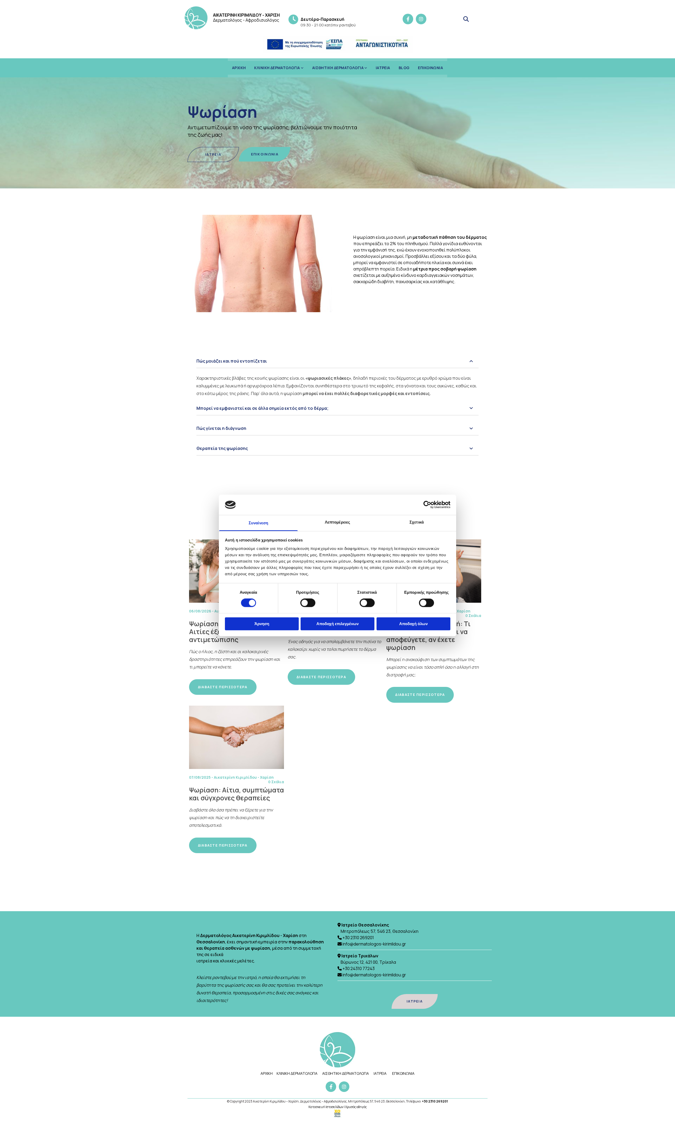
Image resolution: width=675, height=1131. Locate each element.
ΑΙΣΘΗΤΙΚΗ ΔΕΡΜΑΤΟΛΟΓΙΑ (338, 67)
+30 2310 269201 (358, 937)
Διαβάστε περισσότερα (223, 687)
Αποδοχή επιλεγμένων (337, 623)
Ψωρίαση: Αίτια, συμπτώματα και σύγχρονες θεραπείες (236, 794)
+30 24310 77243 (359, 968)
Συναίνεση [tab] (258, 523)
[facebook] (408, 19)
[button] (213, 154)
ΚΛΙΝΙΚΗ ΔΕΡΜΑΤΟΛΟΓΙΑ (277, 67)
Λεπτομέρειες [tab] (337, 522)
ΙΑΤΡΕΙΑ (383, 67)
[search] (466, 19)
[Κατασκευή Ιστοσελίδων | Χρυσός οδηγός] (337, 1113)
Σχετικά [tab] (416, 522)
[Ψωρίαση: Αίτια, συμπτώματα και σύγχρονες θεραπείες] (236, 737)
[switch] (307, 603)
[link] (279, 67)
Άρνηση (261, 623)
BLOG (404, 67)
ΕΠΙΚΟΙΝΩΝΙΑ (430, 67)
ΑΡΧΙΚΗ (239, 67)
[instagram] (421, 19)
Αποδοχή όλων (413, 623)
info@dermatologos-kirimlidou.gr (374, 944)
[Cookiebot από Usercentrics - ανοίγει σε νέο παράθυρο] (427, 505)
